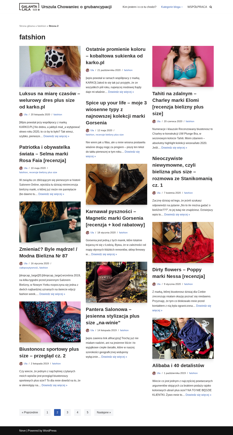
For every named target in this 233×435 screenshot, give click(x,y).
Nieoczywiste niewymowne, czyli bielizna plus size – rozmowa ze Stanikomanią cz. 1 (182, 172)
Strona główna (27, 26)
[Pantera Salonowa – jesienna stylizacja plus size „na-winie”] (116, 282)
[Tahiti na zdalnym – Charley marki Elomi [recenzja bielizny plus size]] (183, 66)
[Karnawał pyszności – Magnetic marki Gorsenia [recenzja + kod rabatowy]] (116, 184)
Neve (22, 430)
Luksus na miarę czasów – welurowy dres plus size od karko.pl (49, 100)
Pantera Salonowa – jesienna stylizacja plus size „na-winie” (113, 316)
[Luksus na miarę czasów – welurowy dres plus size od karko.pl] (50, 66)
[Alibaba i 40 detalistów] (183, 338)
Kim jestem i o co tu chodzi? (139, 6)
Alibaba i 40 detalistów (178, 365)
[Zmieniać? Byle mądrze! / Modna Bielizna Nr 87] (50, 221)
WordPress (49, 430)
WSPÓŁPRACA (197, 6)
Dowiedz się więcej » (56, 136)
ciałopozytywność (28, 267)
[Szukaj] (210, 7)
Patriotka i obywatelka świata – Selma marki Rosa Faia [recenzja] (44, 153)
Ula (25, 114)
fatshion (42, 26)
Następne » (104, 412)
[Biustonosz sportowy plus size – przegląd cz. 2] (50, 321)
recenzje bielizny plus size (110, 134)
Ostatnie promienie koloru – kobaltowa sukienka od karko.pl (115, 56)
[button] (182, 7)
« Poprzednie (30, 412)
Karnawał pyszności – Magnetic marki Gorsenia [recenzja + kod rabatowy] (115, 218)
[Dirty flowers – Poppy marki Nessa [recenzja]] (183, 242)
